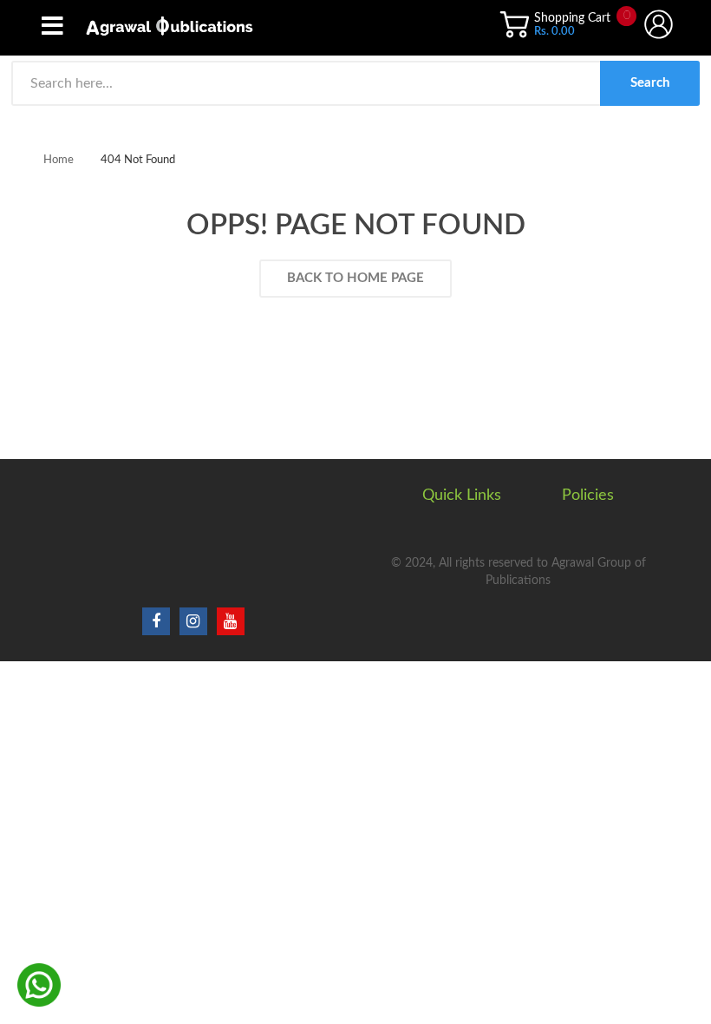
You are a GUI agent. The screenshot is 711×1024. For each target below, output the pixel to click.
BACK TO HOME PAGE (355, 278)
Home (58, 160)
